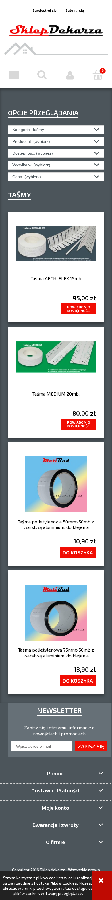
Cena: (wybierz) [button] (26, 176)
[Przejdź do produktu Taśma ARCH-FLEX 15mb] (56, 247)
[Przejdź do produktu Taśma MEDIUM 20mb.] (56, 362)
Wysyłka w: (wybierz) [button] (31, 165)
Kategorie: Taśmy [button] (28, 129)
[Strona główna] (56, 29)
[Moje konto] (70, 75)
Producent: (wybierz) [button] (31, 141)
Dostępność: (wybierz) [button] (32, 153)
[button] (14, 75)
